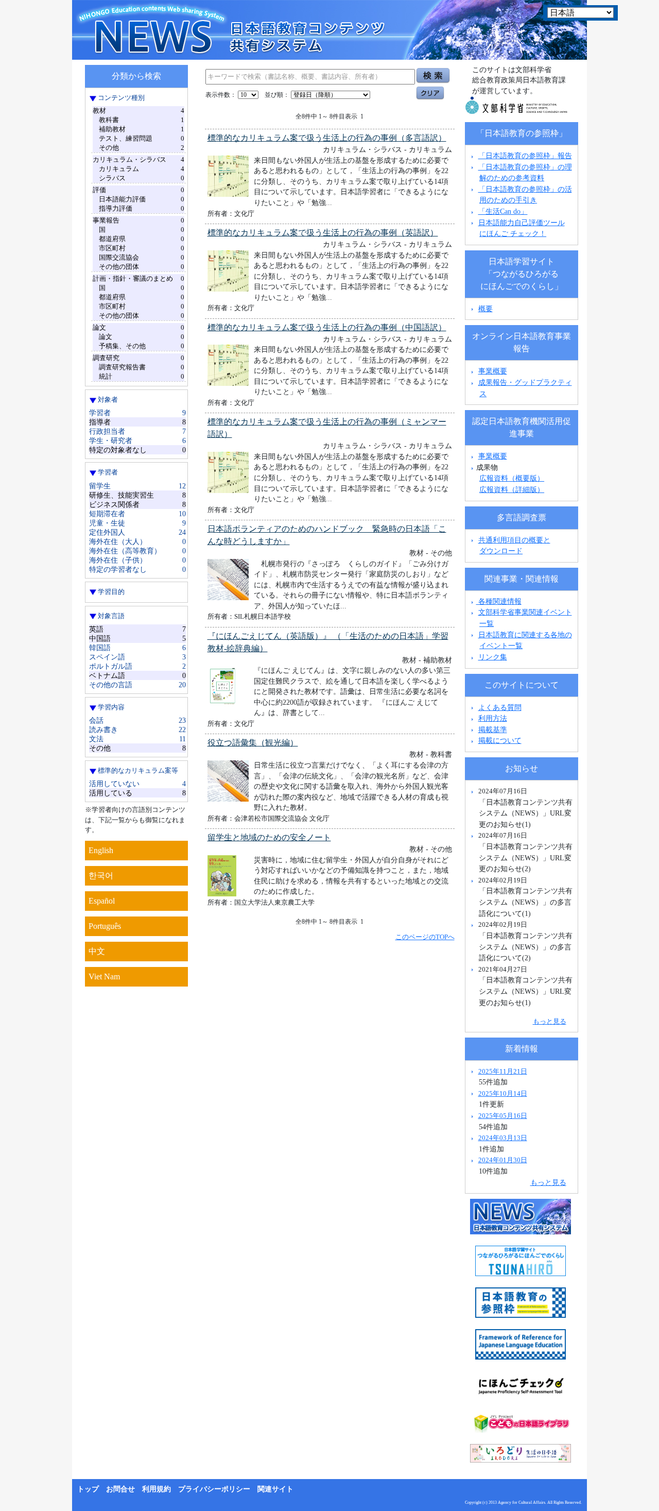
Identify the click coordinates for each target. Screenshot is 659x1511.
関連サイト (275, 1489)
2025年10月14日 (502, 1093)
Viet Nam (104, 976)
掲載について (500, 740)
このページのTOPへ (425, 937)
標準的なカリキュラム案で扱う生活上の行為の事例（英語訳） (322, 232)
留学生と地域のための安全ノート (269, 837)
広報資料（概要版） (511, 478)
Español (102, 900)
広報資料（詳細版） (511, 489)
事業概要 (492, 371)
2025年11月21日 (502, 1071)
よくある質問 (500, 707)
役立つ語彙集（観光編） (252, 742)
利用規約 (156, 1489)
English (101, 850)
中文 (97, 951)
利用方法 (492, 718)
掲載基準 (492, 729)
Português (105, 926)
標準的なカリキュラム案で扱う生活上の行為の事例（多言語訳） (326, 137)
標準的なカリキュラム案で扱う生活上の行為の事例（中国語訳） (326, 327)
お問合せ (120, 1489)
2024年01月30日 (502, 1160)
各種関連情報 (499, 601)
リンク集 (492, 657)
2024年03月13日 (502, 1138)
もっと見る (549, 1021)
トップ (88, 1489)
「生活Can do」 (503, 211)
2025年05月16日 (502, 1115)
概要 (485, 308)
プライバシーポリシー (214, 1489)
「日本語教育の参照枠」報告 (525, 155)
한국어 (101, 875)
